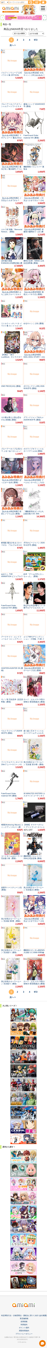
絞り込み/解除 (19, 33)
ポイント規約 (24, 1328)
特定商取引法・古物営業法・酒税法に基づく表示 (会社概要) (24, 1315)
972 (35, 40)
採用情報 (24, 1322)
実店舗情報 (24, 1319)
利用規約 (24, 1325)
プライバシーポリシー (24, 1334)
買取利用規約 (24, 1331)
